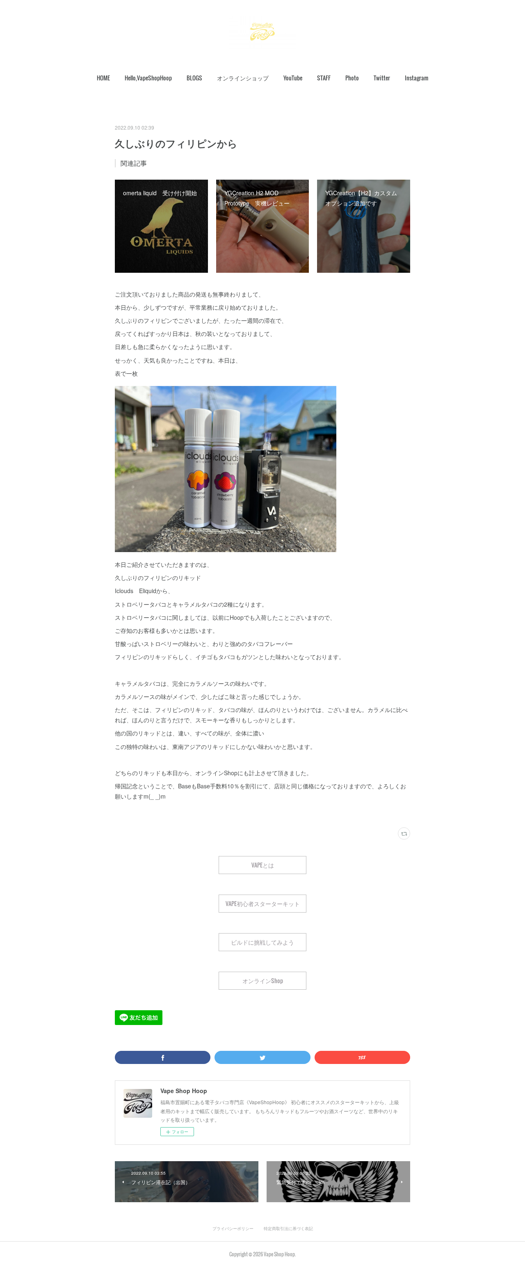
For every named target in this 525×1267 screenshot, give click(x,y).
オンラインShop (262, 980)
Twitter (382, 77)
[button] (103, 78)
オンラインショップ (243, 77)
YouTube (292, 77)
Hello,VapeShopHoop (148, 77)
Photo (352, 77)
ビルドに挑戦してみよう (262, 942)
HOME (103, 77)
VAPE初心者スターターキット (263, 903)
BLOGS (194, 77)
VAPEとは (262, 865)
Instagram (416, 77)
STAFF (324, 77)
